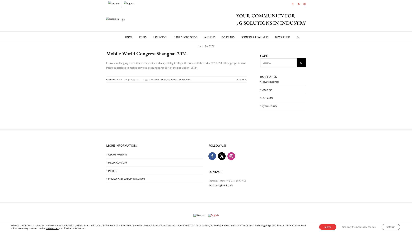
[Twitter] (222, 156)
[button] (298, 37)
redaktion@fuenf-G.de (220, 185)
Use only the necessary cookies (359, 226)
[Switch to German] (114, 3)
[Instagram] (231, 156)
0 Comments (185, 79)
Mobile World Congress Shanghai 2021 (146, 53)
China (151, 79)
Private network (270, 81)
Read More (242, 79)
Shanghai (165, 79)
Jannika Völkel (115, 79)
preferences (52, 228)
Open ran (267, 89)
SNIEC (174, 79)
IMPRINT (112, 170)
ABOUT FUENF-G (117, 154)
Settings (391, 226)
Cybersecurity (269, 105)
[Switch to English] (213, 215)
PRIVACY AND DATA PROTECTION (126, 178)
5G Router (267, 97)
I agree (327, 226)
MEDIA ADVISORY (117, 162)
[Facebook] (212, 156)
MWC (157, 79)
